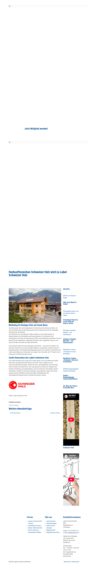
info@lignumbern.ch (73, 533)
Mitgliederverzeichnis (53, 532)
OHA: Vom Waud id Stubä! (69, 303)
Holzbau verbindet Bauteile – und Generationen (69, 341)
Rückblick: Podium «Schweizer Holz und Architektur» (70, 360)
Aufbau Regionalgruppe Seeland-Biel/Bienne (70, 377)
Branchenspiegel (51, 523)
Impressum (67, 562)
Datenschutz (75, 562)
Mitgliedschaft (50, 530)
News (17, 405)
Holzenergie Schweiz (34, 525)
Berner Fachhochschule (35, 528)
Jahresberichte (50, 521)
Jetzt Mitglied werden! (36, 128)
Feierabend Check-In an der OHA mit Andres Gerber (70, 321)
